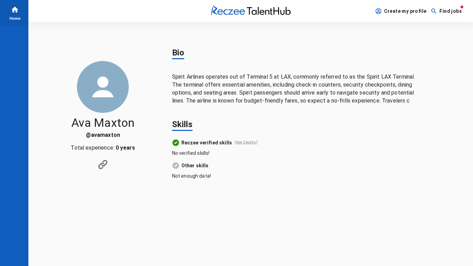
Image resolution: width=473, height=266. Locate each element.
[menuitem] (14, 12)
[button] (401, 11)
